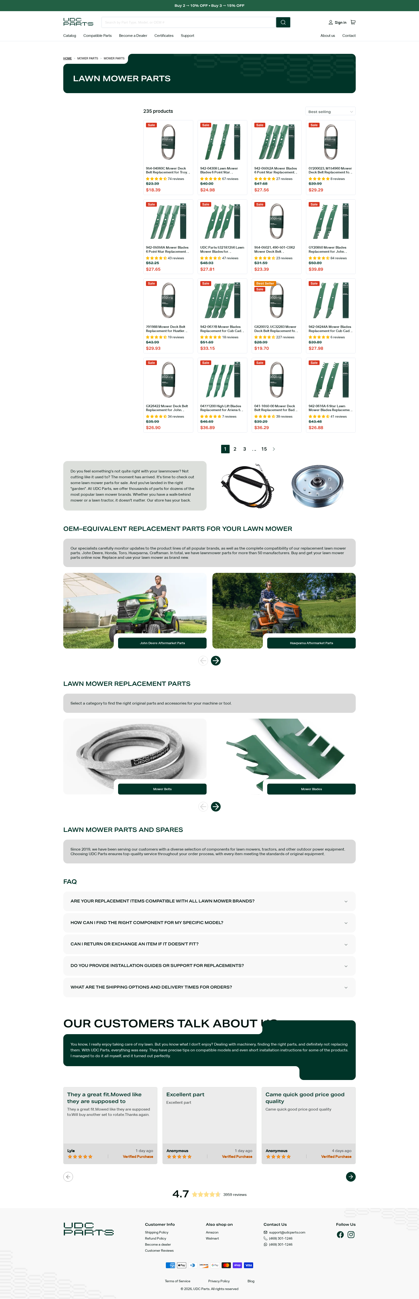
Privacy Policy (219, 1281)
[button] (353, 22)
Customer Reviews (159, 1250)
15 (264, 449)
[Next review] (351, 1177)
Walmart (212, 1238)
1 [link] (225, 449)
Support (187, 35)
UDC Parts (201, 1289)
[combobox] (188, 22)
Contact (349, 35)
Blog (251, 1281)
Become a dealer (158, 1244)
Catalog (69, 35)
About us (328, 35)
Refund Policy (155, 1238)
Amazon (212, 1232)
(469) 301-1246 (280, 1238)
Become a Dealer (133, 35)
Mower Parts (87, 58)
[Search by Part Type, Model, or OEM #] (283, 22)
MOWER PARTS (114, 58)
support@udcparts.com (287, 1232)
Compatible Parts (97, 35)
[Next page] (274, 449)
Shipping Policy (156, 1232)
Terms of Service (177, 1281)
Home (67, 58)
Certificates (164, 35)
